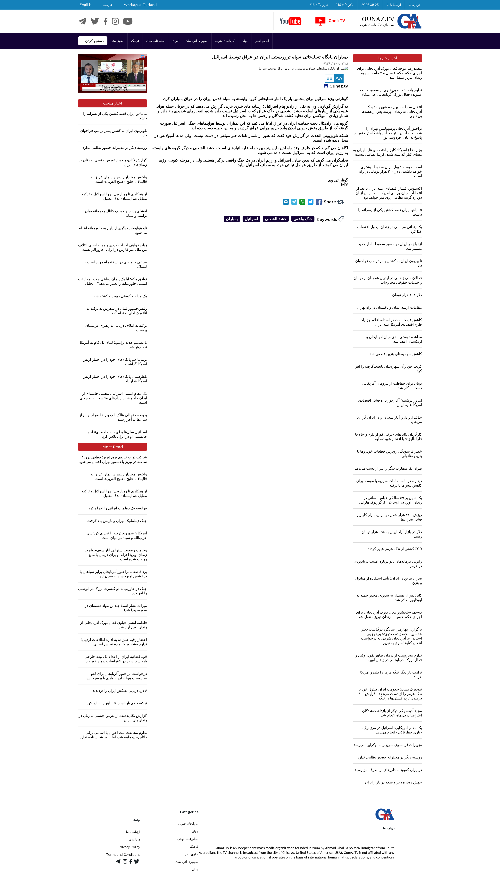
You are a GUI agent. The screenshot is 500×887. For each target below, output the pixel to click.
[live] (330, 21)
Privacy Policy (129, 847)
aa (330, 78)
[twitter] (95, 21)
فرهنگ (135, 41)
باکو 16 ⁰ (344, 5)
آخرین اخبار (262, 41)
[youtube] (290, 21)
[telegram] (82, 21)
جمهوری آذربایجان (197, 41)
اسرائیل (251, 218)
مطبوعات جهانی (187, 839)
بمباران (232, 218)
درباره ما (414, 5)
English (85, 5)
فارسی (107, 5)
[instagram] (115, 21)
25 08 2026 (370, 5)
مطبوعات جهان (155, 41)
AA (338, 78)
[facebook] (105, 21)
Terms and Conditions (123, 855)
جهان (245, 41)
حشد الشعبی (276, 218)
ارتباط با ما (394, 5)
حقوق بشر (117, 41)
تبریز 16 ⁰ (319, 5)
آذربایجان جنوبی (225, 41)
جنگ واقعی (303, 218)
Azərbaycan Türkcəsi (140, 5)
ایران (175, 41)
